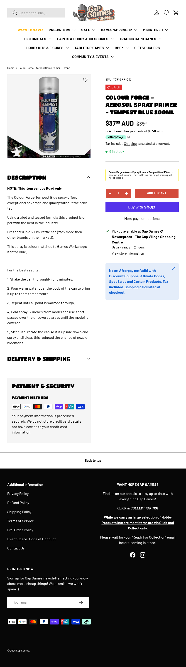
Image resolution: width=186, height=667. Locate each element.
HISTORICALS (35, 39)
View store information (128, 253)
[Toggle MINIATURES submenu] (166, 30)
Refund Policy (18, 502)
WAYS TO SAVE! (30, 30)
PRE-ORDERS (59, 30)
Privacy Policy (18, 493)
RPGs (119, 47)
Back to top (93, 460)
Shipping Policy (19, 511)
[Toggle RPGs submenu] (127, 47)
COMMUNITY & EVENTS (90, 56)
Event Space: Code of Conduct (31, 539)
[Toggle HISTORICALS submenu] (50, 38)
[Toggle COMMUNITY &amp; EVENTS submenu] (112, 56)
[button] (176, 13)
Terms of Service (20, 521)
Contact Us (16, 548)
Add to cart (156, 193)
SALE (85, 30)
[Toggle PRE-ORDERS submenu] (74, 30)
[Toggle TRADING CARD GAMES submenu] (160, 38)
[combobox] (36, 13)
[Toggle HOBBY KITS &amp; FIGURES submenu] (67, 47)
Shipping (130, 143)
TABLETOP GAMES (89, 47)
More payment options (142, 218)
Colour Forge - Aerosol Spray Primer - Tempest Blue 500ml (46, 67)
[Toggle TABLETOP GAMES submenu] (107, 47)
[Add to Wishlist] (85, 79)
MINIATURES (153, 30)
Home (10, 67)
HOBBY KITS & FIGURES (45, 47)
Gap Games (22, 650)
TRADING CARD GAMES (137, 39)
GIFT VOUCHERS (147, 47)
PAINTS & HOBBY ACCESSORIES (82, 39)
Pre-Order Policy (20, 530)
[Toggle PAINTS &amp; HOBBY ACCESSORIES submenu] (112, 38)
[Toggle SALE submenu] (93, 30)
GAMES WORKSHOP (116, 30)
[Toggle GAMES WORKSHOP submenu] (135, 30)
